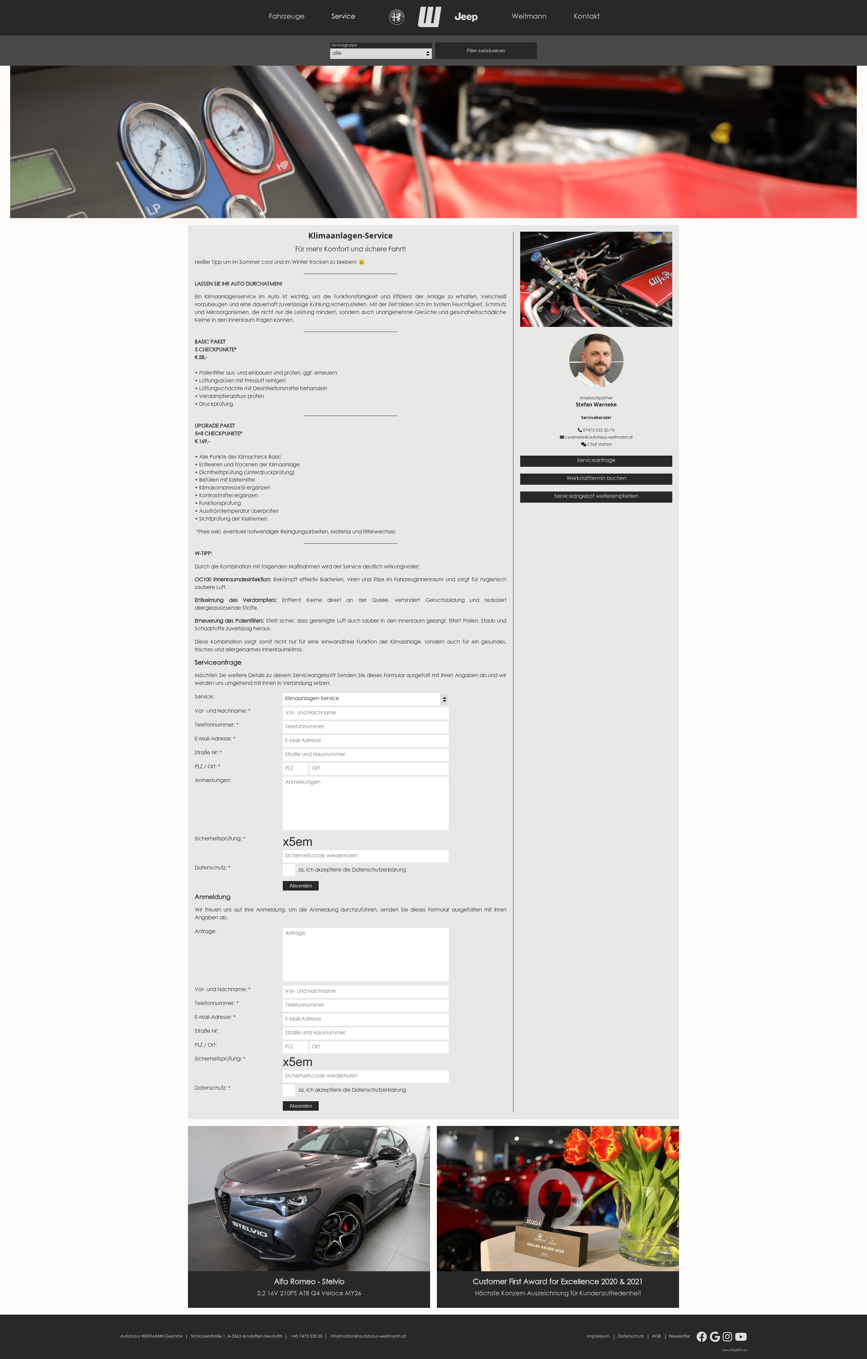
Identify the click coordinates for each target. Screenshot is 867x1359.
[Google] (715, 1338)
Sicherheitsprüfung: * (220, 839)
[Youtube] (741, 1338)
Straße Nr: (206, 1031)
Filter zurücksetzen (486, 50)
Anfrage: (205, 932)
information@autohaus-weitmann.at (368, 1337)
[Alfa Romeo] (396, 23)
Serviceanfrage (596, 460)
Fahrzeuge (286, 17)
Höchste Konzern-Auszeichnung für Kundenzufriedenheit (558, 1294)
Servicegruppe (344, 45)
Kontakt (587, 17)
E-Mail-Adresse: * (215, 739)
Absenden (301, 885)
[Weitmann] (429, 25)
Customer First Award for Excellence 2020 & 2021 (558, 1282)
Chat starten (599, 445)
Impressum (598, 1337)
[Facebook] (701, 1338)
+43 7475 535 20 (306, 1337)
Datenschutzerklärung (379, 870)
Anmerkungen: (213, 780)
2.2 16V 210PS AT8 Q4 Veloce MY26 (309, 1294)
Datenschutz (630, 1337)
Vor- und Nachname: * (223, 711)
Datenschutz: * (213, 868)
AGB (656, 1337)
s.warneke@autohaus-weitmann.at (599, 438)
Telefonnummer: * (217, 725)
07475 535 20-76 (599, 430)
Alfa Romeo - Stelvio (309, 1282)
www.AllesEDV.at (734, 1350)
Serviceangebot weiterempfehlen (596, 496)
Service (343, 17)
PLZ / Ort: (206, 1045)
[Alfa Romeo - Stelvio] (309, 1198)
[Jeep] (466, 20)
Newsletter (679, 1337)
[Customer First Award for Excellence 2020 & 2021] (558, 1198)
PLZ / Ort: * (207, 767)
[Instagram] (727, 1338)
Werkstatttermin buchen (596, 478)
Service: (204, 697)
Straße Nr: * (208, 753)
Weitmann (529, 17)
